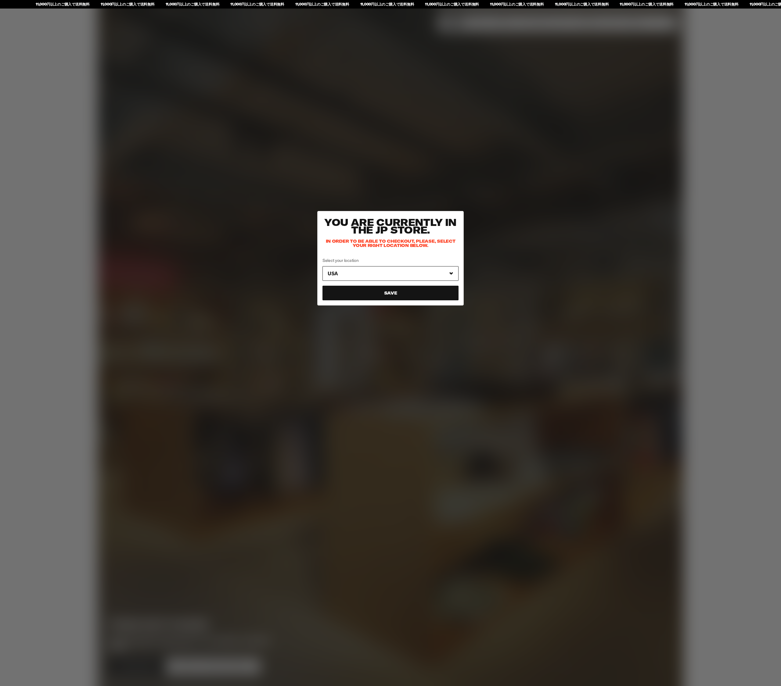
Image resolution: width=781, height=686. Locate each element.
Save (390, 293)
